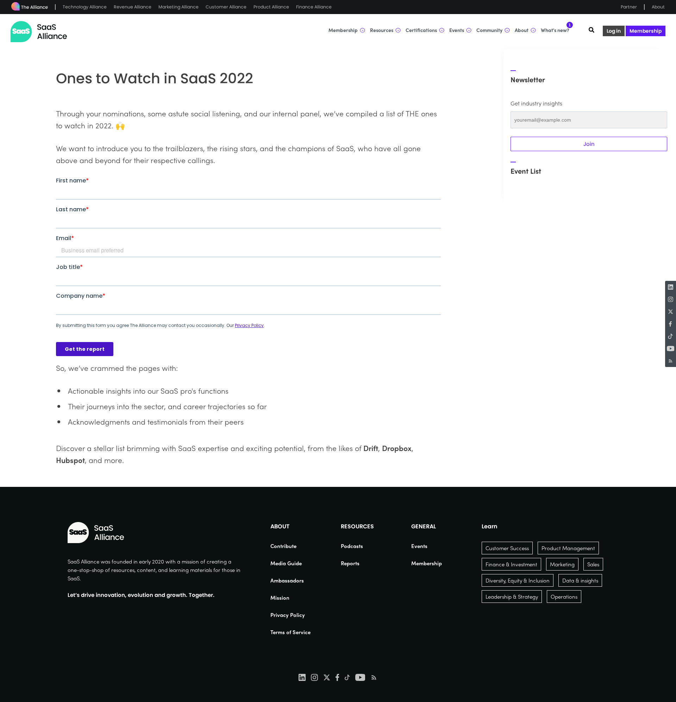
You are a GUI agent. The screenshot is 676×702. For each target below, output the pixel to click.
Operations (564, 596)
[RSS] (670, 361)
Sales (593, 564)
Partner (629, 7)
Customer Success (507, 548)
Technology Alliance (85, 7)
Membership (646, 30)
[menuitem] (290, 546)
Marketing (562, 564)
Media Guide (286, 563)
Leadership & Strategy (512, 596)
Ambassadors (287, 580)
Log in (614, 30)
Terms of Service (290, 632)
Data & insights (580, 580)
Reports (350, 563)
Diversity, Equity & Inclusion (518, 580)
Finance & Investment (511, 564)
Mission (279, 597)
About (658, 7)
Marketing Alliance (178, 7)
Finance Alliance (314, 7)
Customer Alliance (226, 7)
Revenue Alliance (132, 7)
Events (419, 546)
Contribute (283, 546)
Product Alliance (271, 7)
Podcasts (352, 546)
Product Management (568, 548)
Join (589, 144)
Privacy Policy (287, 615)
